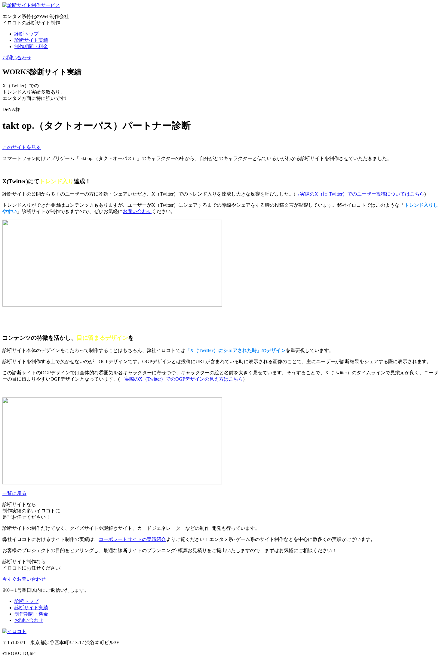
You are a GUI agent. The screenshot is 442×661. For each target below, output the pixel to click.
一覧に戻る (14, 493)
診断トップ (26, 33)
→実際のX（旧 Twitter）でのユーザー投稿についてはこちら (359, 193)
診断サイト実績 (31, 40)
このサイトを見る (21, 147)
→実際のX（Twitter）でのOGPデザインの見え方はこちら (181, 378)
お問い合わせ (16, 57)
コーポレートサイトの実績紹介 (132, 539)
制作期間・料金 (31, 46)
